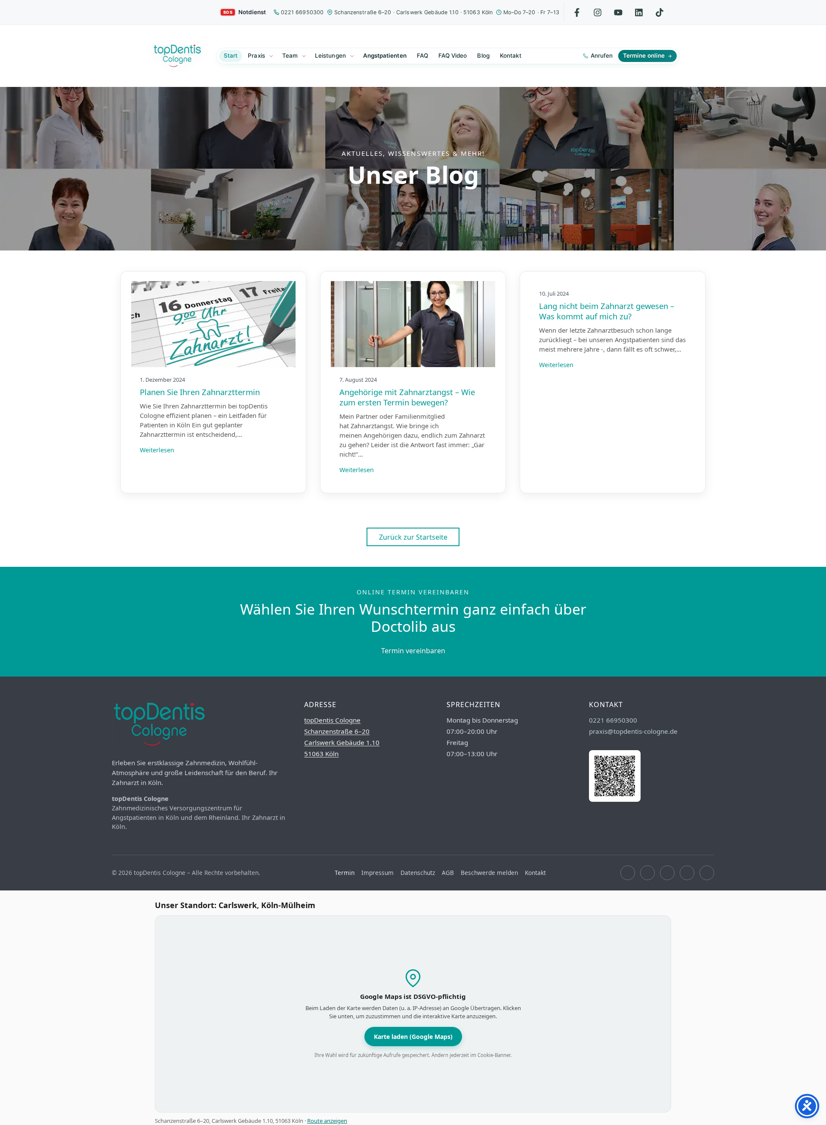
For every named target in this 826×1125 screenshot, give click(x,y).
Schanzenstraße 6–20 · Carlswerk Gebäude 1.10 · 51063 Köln (413, 12)
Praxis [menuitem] (256, 55)
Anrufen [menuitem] (602, 55)
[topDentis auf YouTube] (618, 12)
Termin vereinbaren (413, 650)
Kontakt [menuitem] (510, 55)
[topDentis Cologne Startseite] (177, 56)
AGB (448, 872)
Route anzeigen (327, 1121)
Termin (344, 872)
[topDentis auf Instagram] (597, 12)
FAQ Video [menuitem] (452, 55)
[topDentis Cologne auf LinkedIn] (639, 12)
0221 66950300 (302, 12)
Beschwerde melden (489, 872)
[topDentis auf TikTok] (659, 12)
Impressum (377, 872)
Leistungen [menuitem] (330, 55)
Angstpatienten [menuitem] (385, 55)
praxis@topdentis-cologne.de (633, 731)
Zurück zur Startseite (413, 537)
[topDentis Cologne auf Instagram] (647, 872)
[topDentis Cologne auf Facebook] (627, 872)
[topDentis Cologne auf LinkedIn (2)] (687, 872)
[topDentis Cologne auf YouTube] (667, 872)
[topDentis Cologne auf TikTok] (707, 872)
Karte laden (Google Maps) (413, 1036)
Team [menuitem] (290, 55)
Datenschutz (418, 872)
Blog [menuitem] (483, 55)
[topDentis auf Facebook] (577, 12)
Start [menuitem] (230, 55)
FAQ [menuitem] (422, 55)
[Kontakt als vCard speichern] (615, 799)
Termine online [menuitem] (644, 55)
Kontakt (535, 872)
